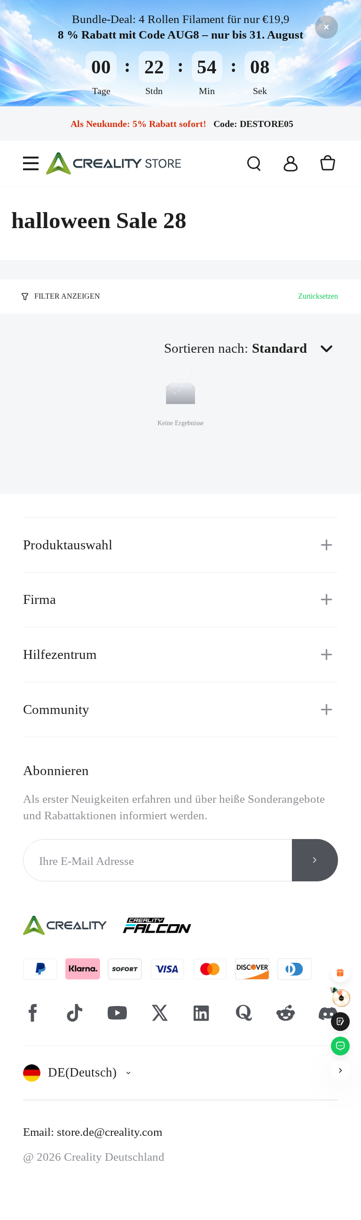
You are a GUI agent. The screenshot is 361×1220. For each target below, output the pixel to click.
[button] (295, 348)
